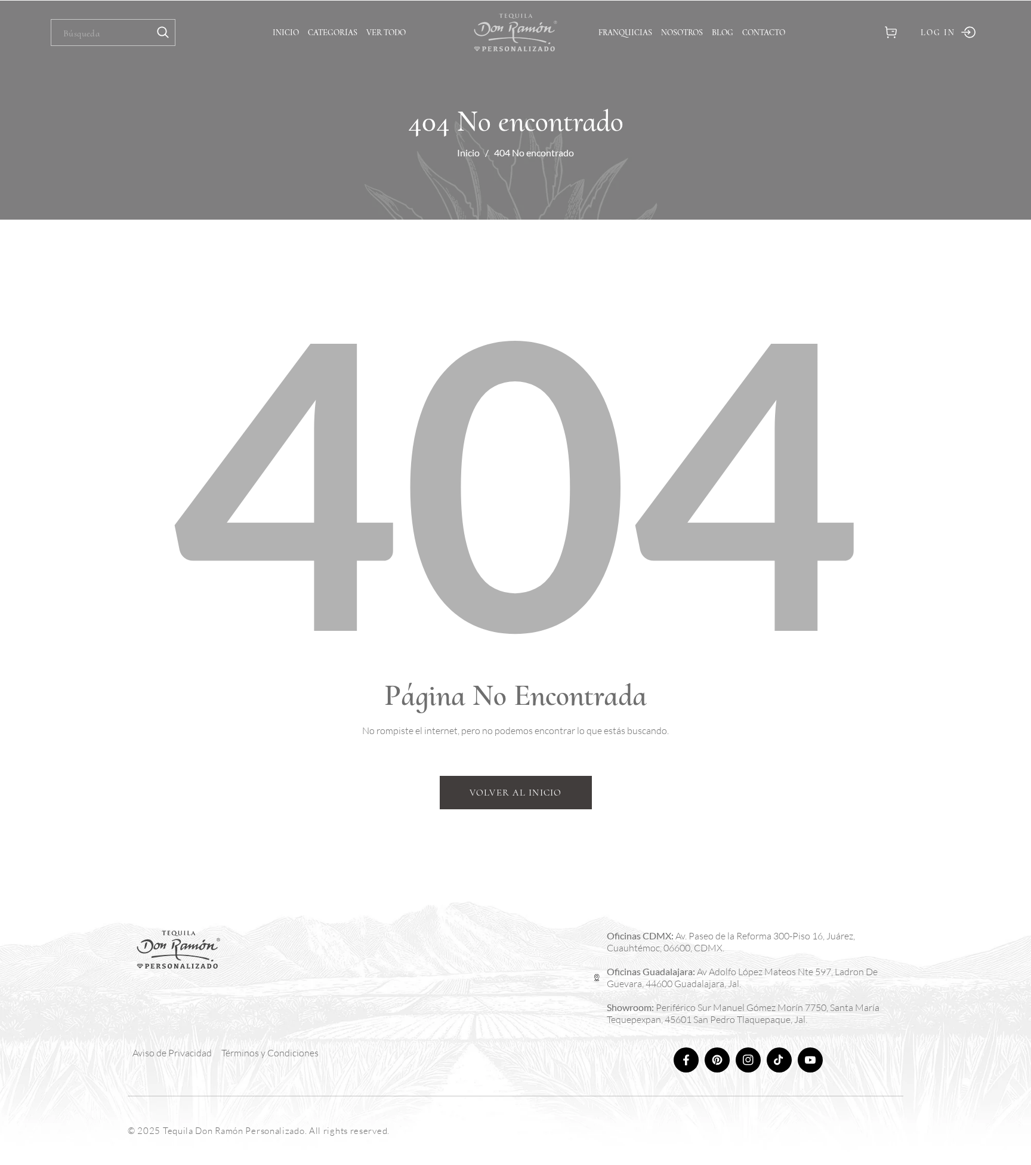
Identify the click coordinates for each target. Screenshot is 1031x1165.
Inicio (468, 152)
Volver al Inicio (516, 793)
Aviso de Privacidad (172, 1053)
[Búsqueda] (163, 32)
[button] (890, 32)
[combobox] (113, 32)
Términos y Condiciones (270, 1053)
